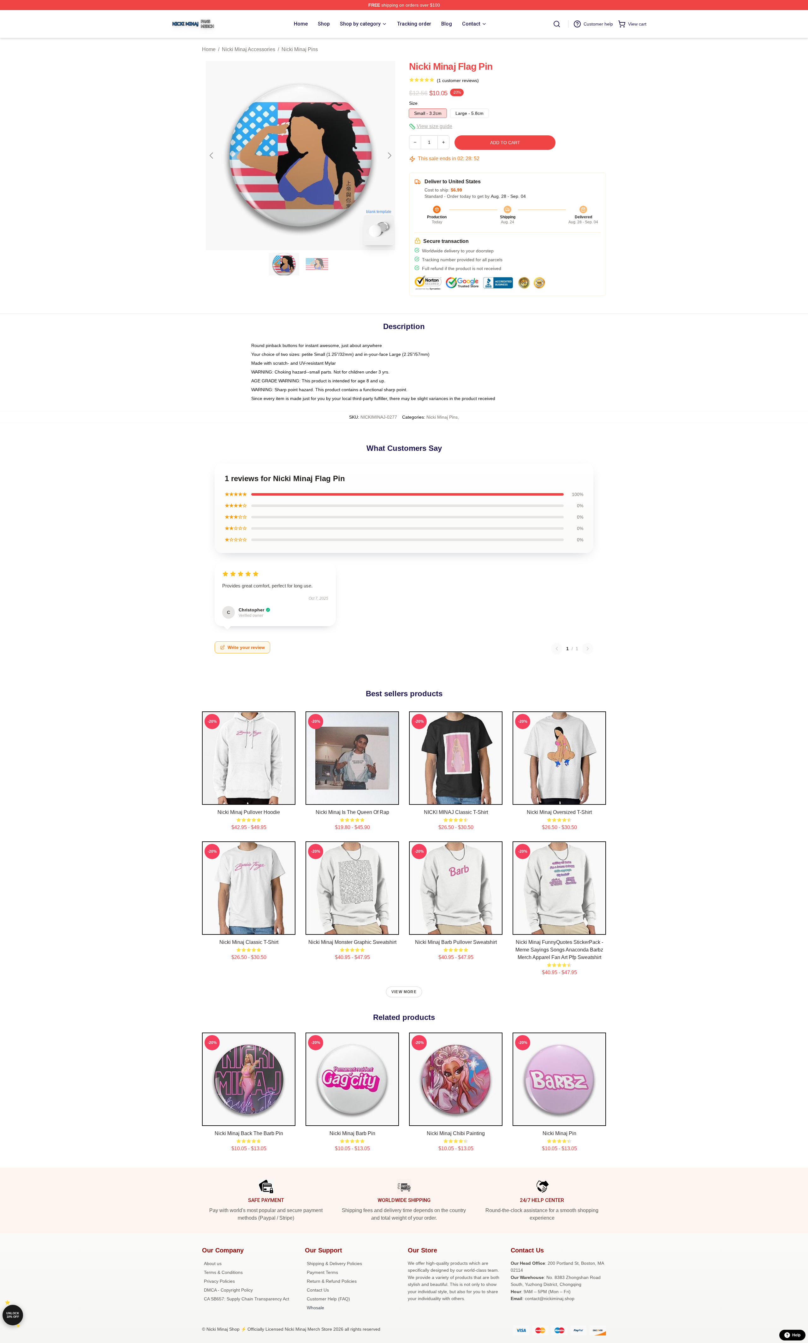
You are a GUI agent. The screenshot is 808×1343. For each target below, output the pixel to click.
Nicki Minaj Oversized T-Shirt (559, 812)
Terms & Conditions (223, 1272)
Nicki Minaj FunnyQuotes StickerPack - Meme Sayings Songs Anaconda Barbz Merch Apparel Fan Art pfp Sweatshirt (559, 950)
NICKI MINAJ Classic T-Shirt (456, 812)
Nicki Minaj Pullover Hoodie (248, 812)
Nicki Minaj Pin (559, 1133)
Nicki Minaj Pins (300, 49)
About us (213, 1263)
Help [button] (796, 1335)
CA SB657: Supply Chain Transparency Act (246, 1298)
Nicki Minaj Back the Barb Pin (249, 1133)
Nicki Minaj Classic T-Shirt (248, 942)
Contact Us (318, 1290)
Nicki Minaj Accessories (248, 49)
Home (209, 49)
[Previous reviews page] (556, 648)
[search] (556, 24)
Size (413, 103)
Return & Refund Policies (332, 1281)
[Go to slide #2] (317, 264)
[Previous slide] (211, 155)
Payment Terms (322, 1272)
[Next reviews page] (587, 648)
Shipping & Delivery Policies (334, 1263)
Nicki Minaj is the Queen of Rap (352, 812)
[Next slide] (389, 155)
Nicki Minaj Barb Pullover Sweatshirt (456, 942)
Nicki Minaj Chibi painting (456, 1133)
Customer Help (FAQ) (328, 1298)
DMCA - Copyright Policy (228, 1290)
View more (404, 992)
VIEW (248, 798)
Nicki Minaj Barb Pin (352, 1133)
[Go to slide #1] (284, 264)
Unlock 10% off (12, 1315)
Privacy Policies (219, 1281)
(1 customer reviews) (458, 80)
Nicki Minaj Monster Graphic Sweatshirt (352, 942)
